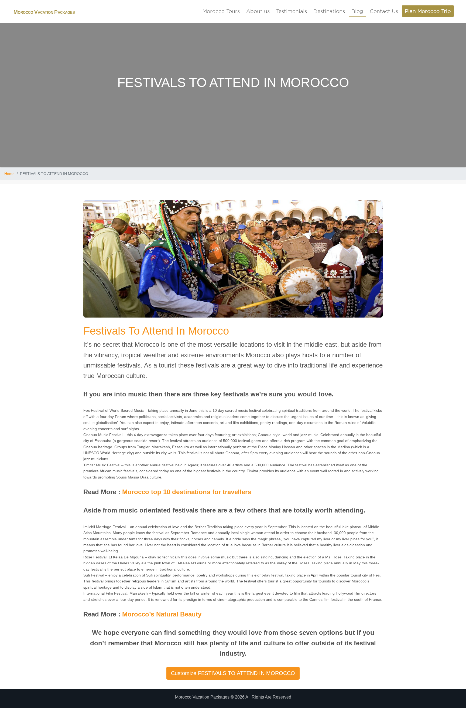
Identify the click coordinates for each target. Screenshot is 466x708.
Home (9, 173)
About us (258, 11)
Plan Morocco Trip (428, 11)
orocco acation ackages (44, 13)
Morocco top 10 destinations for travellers (186, 491)
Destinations (329, 11)
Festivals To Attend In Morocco (156, 331)
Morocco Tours (221, 11)
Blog (357, 11)
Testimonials (291, 11)
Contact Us (384, 11)
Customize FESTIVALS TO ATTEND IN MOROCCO (233, 673)
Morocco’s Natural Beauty (161, 614)
